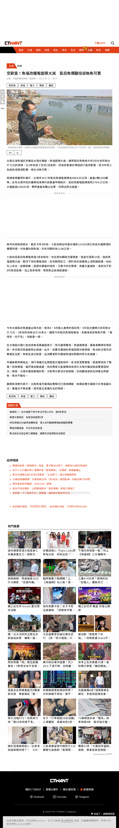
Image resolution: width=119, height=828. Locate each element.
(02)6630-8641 (38, 506)
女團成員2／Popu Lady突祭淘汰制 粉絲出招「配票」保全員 (59, 552)
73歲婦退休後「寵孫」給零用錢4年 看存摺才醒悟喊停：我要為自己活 (94, 720)
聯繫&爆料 (52, 789)
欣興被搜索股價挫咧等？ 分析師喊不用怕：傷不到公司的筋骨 (59, 692)
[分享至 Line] (2, 91)
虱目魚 (12, 85)
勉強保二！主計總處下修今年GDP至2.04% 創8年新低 (38, 411)
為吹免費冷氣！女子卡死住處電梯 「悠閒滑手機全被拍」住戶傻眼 (59, 608)
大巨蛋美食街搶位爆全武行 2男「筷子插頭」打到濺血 (59, 636)
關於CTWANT (33, 789)
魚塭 (22, 85)
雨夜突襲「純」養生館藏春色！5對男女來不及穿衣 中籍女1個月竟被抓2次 (24, 664)
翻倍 (51, 85)
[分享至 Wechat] (2, 102)
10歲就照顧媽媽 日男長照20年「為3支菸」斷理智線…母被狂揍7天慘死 (51, 479)
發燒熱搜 (88, 789)
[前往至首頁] (13, 43)
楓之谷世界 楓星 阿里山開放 (94, 608)
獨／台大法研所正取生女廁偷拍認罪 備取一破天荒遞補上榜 (23, 636)
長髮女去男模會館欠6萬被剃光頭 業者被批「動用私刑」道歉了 (24, 692)
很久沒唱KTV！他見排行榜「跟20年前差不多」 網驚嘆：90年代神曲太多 (24, 720)
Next (2, 108)
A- (18, 152)
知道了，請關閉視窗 (104, 813)
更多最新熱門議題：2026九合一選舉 (32, 483)
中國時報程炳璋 (20, 78)
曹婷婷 (32, 78)
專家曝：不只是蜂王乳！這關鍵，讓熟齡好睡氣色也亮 (41, 493)
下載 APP (99, 43)
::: (10, 54)
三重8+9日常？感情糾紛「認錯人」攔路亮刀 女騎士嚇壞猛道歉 (93, 580)
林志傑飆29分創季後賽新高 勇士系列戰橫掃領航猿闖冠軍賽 (41, 422)
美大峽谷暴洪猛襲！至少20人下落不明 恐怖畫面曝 (58, 664)
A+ (10, 152)
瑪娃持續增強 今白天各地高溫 (26, 428)
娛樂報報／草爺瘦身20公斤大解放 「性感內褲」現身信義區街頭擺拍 (24, 580)
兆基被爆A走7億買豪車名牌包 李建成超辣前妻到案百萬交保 (93, 692)
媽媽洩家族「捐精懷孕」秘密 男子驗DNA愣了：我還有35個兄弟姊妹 (49, 465)
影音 (98, 50)
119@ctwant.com (77, 506)
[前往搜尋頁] (112, 43)
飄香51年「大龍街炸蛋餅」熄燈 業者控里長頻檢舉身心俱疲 (94, 748)
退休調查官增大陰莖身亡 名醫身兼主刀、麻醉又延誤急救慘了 (24, 552)
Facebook (39, 796)
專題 (107, 50)
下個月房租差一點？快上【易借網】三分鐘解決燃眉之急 (93, 552)
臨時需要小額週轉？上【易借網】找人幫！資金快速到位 (58, 580)
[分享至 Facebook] (2, 96)
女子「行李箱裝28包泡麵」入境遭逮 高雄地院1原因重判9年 (59, 720)
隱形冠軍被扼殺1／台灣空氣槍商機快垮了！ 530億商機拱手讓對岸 (24, 748)
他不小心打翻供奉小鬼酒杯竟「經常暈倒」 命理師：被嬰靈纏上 (46, 470)
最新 (21, 50)
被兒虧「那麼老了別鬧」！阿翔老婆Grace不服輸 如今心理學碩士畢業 (94, 636)
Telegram (84, 796)
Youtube (61, 796)
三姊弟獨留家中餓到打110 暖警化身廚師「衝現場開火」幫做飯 (59, 748)
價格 (41, 85)
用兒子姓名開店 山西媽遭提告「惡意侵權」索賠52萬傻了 (43, 488)
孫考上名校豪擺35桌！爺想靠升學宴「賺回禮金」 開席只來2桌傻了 (94, 664)
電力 (32, 85)
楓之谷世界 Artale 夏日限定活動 (24, 608)
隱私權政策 (67, 820)
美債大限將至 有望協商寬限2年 (26, 417)
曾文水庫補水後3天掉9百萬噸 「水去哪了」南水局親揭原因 (44, 474)
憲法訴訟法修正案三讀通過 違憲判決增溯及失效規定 (37, 433)
